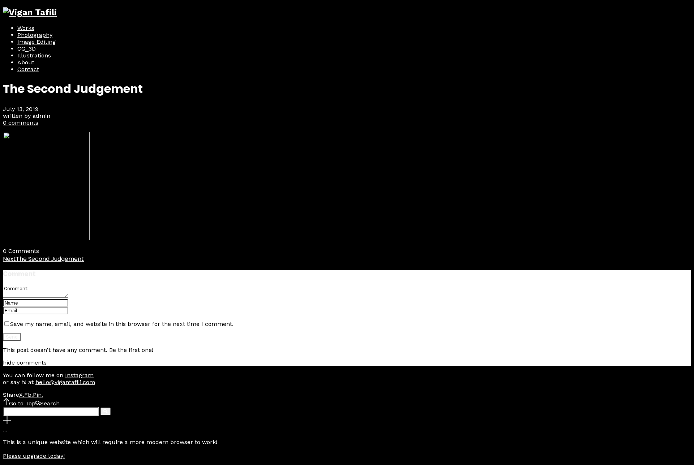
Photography (34, 34)
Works (25, 28)
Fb (28, 394)
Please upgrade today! (34, 455)
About (25, 62)
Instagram (79, 375)
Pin (38, 394)
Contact (28, 69)
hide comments (25, 362)
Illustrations (34, 55)
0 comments (20, 122)
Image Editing (36, 41)
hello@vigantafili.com (65, 382)
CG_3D (26, 48)
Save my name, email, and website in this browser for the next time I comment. (122, 323)
